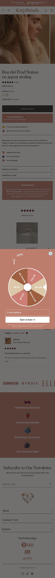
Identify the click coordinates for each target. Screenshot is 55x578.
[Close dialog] (50, 253)
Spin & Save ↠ (27, 319)
